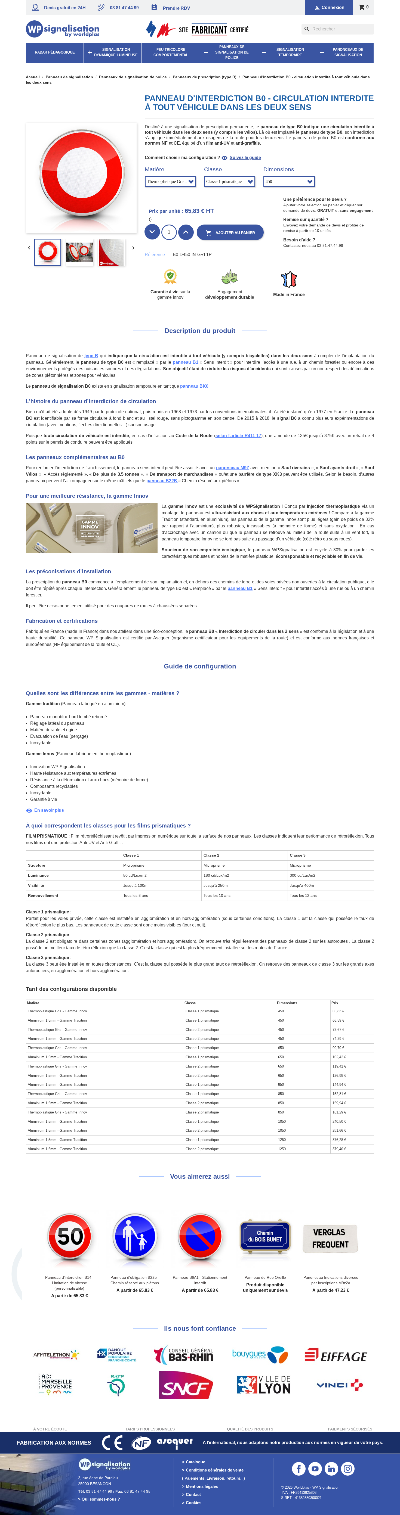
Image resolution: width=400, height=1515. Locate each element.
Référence (155, 254)
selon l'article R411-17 (238, 435)
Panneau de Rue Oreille (265, 1277)
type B (91, 355)
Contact (193, 1494)
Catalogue (195, 1462)
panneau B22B (162, 480)
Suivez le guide (241, 157)
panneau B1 (185, 362)
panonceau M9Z (232, 467)
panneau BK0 (194, 386)
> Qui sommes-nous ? (99, 1499)
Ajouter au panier (230, 233)
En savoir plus (45, 810)
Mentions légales (202, 1486)
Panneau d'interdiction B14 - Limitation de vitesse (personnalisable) (69, 1282)
